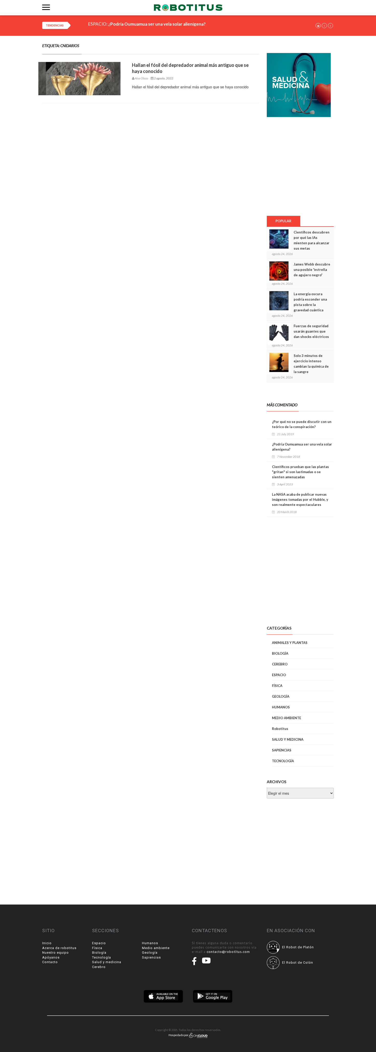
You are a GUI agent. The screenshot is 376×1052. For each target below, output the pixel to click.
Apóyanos (51, 957)
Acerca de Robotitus (59, 948)
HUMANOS (281, 707)
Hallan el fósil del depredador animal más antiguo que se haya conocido (190, 68)
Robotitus (280, 729)
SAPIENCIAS (281, 750)
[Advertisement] (300, 166)
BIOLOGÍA (280, 653)
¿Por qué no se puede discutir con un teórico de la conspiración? (301, 424)
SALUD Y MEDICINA (287, 739)
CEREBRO (279, 664)
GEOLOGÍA (280, 696)
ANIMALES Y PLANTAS (289, 643)
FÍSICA (277, 686)
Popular (283, 221)
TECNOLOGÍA (283, 761)
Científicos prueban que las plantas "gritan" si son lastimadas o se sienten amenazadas (300, 472)
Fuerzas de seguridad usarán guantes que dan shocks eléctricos (311, 331)
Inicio (47, 943)
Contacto (50, 962)
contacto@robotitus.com (228, 952)
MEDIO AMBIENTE (286, 718)
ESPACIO (279, 675)
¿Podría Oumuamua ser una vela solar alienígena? (302, 446)
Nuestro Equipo (55, 952)
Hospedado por (179, 1035)
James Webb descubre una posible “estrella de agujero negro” (312, 269)
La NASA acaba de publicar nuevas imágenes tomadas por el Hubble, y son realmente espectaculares (300, 499)
